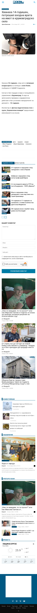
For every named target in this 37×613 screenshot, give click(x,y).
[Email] (25, 30)
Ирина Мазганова (6, 24)
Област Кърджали (7, 144)
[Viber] (34, 30)
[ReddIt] (21, 30)
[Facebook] (8, 30)
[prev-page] (3, 217)
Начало (4, 606)
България (4, 172)
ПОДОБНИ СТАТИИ (8, 163)
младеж (27, 142)
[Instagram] (16, 601)
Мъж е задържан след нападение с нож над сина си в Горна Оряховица (22, 194)
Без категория (5, 9)
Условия (26, 606)
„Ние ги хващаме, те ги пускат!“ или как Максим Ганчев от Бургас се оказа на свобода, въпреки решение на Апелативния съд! (18, 313)
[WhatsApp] (30, 30)
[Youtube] (24, 601)
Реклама (32, 606)
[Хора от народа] (18, 449)
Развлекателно (5, 460)
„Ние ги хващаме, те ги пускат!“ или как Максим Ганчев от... (17, 508)
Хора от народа (8, 464)
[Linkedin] (17, 30)
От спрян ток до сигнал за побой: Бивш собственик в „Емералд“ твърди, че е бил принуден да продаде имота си (18, 346)
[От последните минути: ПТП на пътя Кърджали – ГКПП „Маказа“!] (6, 186)
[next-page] (5, 217)
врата (14, 142)
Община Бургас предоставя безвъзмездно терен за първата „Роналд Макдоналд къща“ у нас (16, 382)
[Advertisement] (18, 69)
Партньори (15, 606)
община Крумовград (18, 144)
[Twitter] (12, 30)
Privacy (24, 608)
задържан (20, 142)
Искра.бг (4, 465)
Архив (12, 608)
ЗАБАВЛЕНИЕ (8, 435)
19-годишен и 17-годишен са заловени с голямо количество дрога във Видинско (22, 202)
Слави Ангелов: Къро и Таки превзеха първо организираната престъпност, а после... (23, 523)
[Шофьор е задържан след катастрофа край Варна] (6, 178)
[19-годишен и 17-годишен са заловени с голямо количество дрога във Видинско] (6, 203)
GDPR (20, 606)
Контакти (18, 608)
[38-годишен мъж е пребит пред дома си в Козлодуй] (6, 211)
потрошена (28, 144)
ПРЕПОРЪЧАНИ (9, 479)
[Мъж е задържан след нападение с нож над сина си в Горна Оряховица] (6, 194)
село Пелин (5, 146)
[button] (3, 2)
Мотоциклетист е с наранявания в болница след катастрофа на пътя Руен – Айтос (22, 415)
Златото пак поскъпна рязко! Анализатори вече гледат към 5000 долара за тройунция (20, 425)
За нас (8, 606)
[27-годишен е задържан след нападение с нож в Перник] (6, 170)
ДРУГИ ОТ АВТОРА (19, 163)
